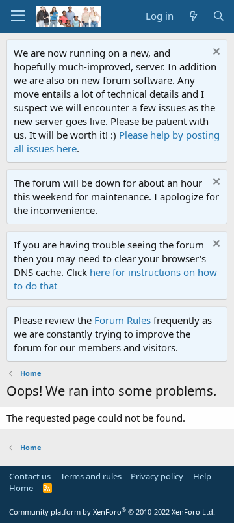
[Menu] (18, 16)
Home (21, 488)
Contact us (30, 476)
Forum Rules (122, 320)
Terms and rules (91, 476)
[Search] (218, 16)
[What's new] (192, 16)
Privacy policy (157, 476)
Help (202, 476)
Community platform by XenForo (112, 511)
